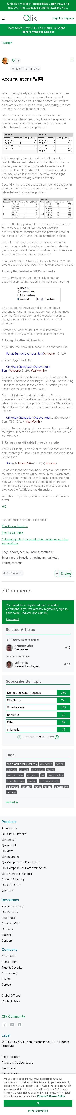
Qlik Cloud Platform (14, 834)
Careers (7, 984)
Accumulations (17, 79)
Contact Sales (11, 1001)
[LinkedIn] (12, 1024)
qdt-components (49, 780)
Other (11, 722)
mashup (31, 780)
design (60, 763)
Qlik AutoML (9, 845)
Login (52, 4)
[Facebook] (19, 1024)
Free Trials (8, 918)
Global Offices (11, 995)
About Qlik (8, 956)
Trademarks (9, 1068)
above (14, 552)
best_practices (15, 775)
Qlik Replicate (10, 856)
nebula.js (13, 715)
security (11, 792)
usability (26, 786)
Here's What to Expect (38, 32)
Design (7, 43)
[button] (72, 59)
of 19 (42, 737)
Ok (38, 1103)
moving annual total (45, 557)
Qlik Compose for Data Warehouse (24, 868)
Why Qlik (7, 891)
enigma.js (13, 729)
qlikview (11, 769)
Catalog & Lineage (13, 879)
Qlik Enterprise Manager (17, 873)
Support (7, 940)
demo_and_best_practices (22, 763)
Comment (12, 619)
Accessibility (9, 973)
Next (50, 737)
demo (50, 769)
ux (42, 775)
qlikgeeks (12, 786)
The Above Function (15, 526)
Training (7, 935)
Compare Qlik (10, 923)
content (24, 769)
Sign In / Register (63, 18)
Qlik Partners (10, 912)
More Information (38, 1110)
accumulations (29, 552)
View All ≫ (12, 802)
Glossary (7, 929)
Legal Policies (10, 1057)
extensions (61, 786)
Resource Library (13, 906)
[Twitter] (4, 1024)
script (37, 786)
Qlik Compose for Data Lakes (21, 862)
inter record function (16, 557)
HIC (4, 506)
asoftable (46, 552)
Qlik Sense (14, 700)
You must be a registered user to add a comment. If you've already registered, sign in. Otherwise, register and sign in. (37, 609)
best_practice (55, 775)
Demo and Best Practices (24, 692)
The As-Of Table (12, 533)
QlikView (7, 851)
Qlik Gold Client (11, 885)
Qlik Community (13, 1016)
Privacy (6, 979)
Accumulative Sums (18, 656)
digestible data (15, 780)
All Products (9, 828)
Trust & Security (12, 967)
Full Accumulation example (22, 639)
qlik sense (46, 763)
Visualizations (16, 707)
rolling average (12, 563)
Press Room (9, 962)
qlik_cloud (38, 769)
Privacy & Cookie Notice (17, 1062)
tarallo (47, 786)
